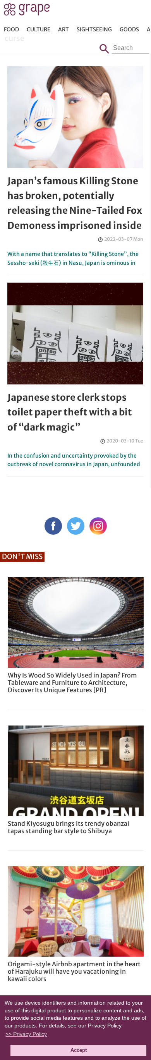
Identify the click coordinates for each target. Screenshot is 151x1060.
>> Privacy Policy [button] (26, 1034)
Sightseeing (94, 29)
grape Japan (27, 11)
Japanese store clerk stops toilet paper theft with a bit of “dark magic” (69, 412)
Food (11, 29)
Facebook (53, 526)
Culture (38, 29)
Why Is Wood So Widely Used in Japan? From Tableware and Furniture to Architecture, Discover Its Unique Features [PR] (72, 682)
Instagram (98, 526)
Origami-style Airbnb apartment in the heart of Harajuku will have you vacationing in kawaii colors (74, 971)
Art (63, 29)
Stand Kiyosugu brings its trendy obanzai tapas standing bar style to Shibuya (68, 827)
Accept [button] (78, 1050)
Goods (129, 29)
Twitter (75, 526)
